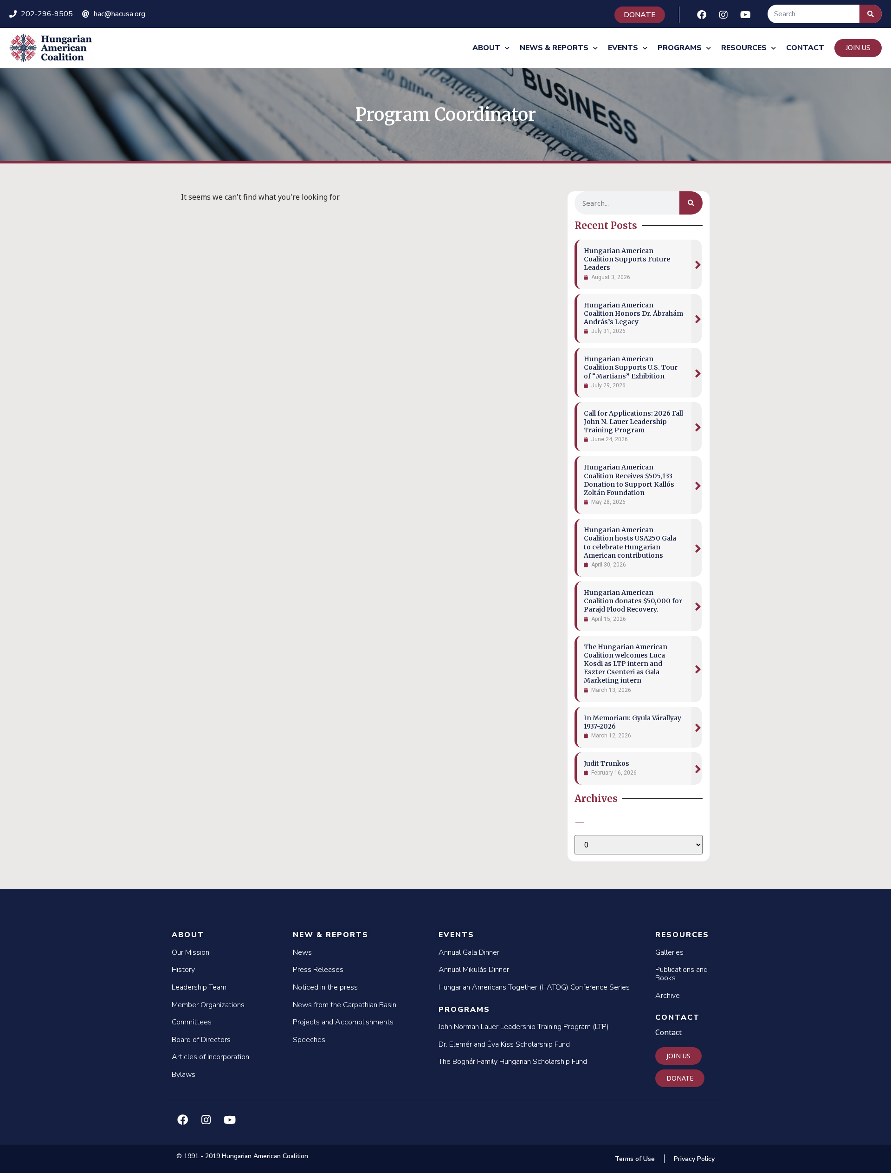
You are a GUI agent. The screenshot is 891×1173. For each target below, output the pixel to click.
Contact (805, 48)
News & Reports (554, 48)
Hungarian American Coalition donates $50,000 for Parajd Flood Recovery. (633, 600)
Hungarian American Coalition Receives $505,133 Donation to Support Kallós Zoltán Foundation (629, 480)
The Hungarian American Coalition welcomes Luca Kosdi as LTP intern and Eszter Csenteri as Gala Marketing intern (625, 664)
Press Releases (318, 969)
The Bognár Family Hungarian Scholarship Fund (513, 1061)
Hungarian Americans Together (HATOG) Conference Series (534, 987)
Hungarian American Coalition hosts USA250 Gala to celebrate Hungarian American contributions (630, 543)
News (302, 952)
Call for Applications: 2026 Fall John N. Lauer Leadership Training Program (633, 421)
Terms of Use (635, 1158)
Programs (680, 48)
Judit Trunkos (606, 763)
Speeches (309, 1040)
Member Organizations (208, 1005)
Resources (744, 48)
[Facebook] (701, 15)
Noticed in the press (325, 987)
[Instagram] (723, 15)
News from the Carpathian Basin (344, 1005)
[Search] (870, 14)
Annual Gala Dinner (469, 952)
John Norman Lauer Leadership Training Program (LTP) (524, 1027)
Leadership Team (199, 987)
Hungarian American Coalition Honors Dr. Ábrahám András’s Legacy (633, 313)
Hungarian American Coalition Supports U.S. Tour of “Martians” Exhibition (631, 367)
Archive (667, 996)
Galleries (669, 952)
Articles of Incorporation (210, 1057)
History (183, 969)
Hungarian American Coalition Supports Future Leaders (627, 259)
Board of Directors (201, 1040)
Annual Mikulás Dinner (474, 969)
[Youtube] (745, 15)
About (486, 48)
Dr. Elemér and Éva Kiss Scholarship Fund (504, 1044)
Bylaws (183, 1074)
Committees (192, 1022)
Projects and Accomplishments (343, 1022)
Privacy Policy (694, 1158)
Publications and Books (681, 973)
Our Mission (190, 952)
